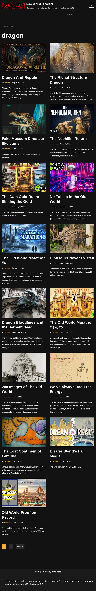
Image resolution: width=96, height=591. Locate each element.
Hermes (7, 83)
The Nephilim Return (68, 139)
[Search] (91, 14)
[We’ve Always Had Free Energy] (72, 367)
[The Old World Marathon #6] (24, 238)
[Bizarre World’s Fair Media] (72, 432)
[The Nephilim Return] (72, 119)
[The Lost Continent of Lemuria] (24, 432)
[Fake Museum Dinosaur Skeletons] (24, 119)
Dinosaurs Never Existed (72, 258)
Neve (37, 572)
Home (4, 26)
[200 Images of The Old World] (24, 367)
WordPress (56, 572)
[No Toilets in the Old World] (72, 177)
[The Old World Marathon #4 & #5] (72, 303)
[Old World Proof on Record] (24, 493)
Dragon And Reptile (19, 77)
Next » (20, 547)
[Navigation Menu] (91, 6)
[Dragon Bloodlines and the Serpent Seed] (24, 303)
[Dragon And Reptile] (24, 58)
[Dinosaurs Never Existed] (72, 238)
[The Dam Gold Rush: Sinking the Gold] (24, 177)
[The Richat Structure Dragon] (72, 58)
